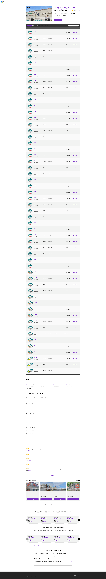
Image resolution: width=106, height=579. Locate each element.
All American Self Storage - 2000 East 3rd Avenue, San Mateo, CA (45, 493)
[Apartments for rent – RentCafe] (4, 1)
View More (53, 475)
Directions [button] (72, 13)
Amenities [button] (70, 25)
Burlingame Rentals (11, 1)
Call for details (75, 32)
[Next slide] (51, 14)
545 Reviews (78, 10)
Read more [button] (29, 408)
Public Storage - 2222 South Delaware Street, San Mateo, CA (72, 493)
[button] (58, 20)
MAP (28, 7)
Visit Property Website (58, 17)
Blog (30, 1)
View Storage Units (33, 499)
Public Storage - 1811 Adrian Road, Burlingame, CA (32, 493)
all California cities (37, 545)
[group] (29, 25)
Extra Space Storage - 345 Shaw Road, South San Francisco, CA (59, 493)
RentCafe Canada (77, 575)
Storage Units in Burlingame (18, 1)
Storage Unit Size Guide (26, 1)
